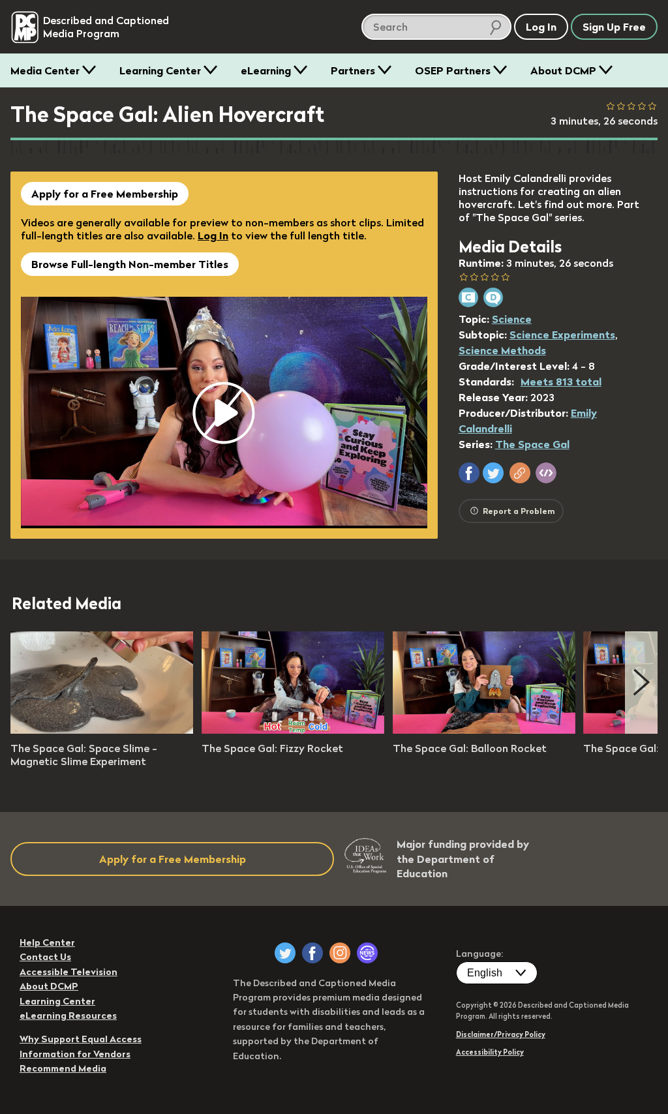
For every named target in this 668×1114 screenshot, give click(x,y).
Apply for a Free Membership (104, 193)
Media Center (45, 70)
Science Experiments (562, 334)
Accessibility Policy (490, 1052)
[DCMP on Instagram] (339, 952)
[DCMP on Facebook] (312, 952)
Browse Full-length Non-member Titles (129, 264)
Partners (353, 70)
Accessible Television (68, 972)
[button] (469, 472)
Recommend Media (63, 1068)
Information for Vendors (75, 1054)
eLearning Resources (68, 1015)
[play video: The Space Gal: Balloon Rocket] (484, 729)
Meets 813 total (561, 381)
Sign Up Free (614, 26)
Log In (213, 235)
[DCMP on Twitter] (285, 952)
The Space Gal (532, 444)
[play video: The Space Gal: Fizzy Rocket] (293, 729)
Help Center (47, 942)
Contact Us (45, 957)
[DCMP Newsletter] (367, 952)
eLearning (266, 70)
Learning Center (160, 70)
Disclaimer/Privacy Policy (500, 1034)
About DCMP (563, 70)
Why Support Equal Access (81, 1039)
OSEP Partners (453, 70)
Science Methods (502, 350)
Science (512, 318)
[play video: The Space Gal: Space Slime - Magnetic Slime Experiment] (101, 729)
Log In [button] (541, 26)
